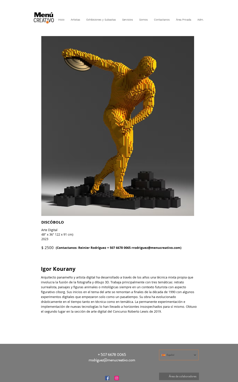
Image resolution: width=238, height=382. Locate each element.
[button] (75, 18)
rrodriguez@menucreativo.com (156, 248)
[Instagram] (116, 378)
